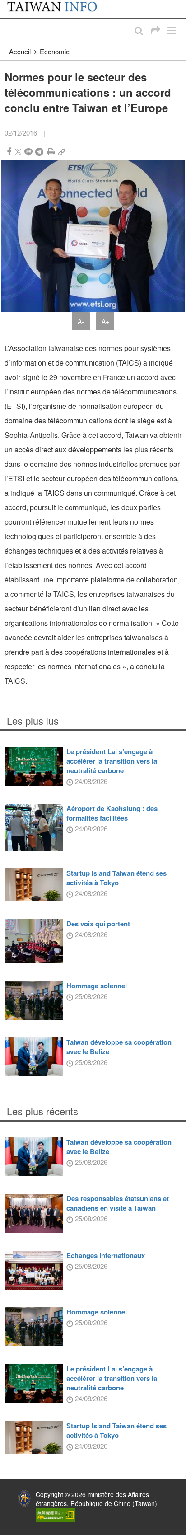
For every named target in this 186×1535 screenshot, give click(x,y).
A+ (105, 321)
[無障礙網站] (55, 1513)
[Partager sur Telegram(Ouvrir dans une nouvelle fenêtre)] (39, 151)
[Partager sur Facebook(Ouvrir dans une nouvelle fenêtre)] (9, 151)
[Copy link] (61, 151)
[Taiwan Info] (57, 9)
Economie (55, 51)
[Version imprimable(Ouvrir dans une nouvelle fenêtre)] (51, 151)
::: (9, 4)
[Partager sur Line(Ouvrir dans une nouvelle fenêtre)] (28, 151)
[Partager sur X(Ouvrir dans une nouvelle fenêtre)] (18, 151)
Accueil (20, 51)
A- (81, 321)
